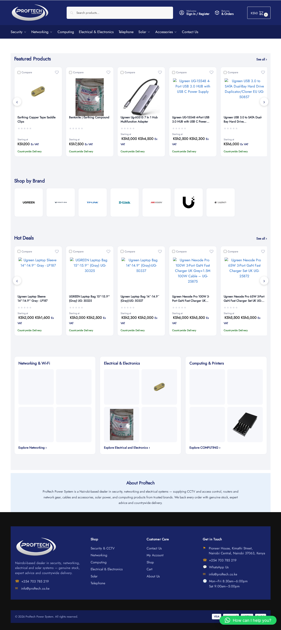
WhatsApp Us (219, 567)
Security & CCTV (103, 548)
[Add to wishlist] (57, 72)
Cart (149, 569)
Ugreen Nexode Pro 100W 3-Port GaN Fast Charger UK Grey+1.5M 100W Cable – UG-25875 (192, 299)
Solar (94, 576)
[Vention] (60, 202)
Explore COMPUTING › (204, 447)
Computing (99, 562)
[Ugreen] (28, 202)
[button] (259, 13)
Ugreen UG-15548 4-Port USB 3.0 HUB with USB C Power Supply (190, 119)
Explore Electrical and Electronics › (127, 447)
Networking (99, 555)
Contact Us (154, 548)
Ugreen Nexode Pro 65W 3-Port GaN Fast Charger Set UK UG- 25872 (244, 299)
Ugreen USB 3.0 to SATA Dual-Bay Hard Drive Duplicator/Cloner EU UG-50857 (244, 119)
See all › (261, 59)
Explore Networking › (32, 447)
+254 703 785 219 (35, 581)
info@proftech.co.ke (35, 588)
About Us (153, 576)
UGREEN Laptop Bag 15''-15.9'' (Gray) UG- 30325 (89, 299)
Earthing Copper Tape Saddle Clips (37, 119)
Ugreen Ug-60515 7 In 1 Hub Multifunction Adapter (139, 119)
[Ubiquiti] (188, 202)
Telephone (98, 583)
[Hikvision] (156, 202)
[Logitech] (220, 202)
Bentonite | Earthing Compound (89, 117)
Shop (150, 562)
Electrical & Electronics (107, 569)
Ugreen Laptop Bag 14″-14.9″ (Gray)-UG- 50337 (140, 299)
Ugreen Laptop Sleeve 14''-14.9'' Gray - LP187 (33, 299)
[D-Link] (124, 202)
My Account (155, 555)
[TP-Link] (92, 202)
